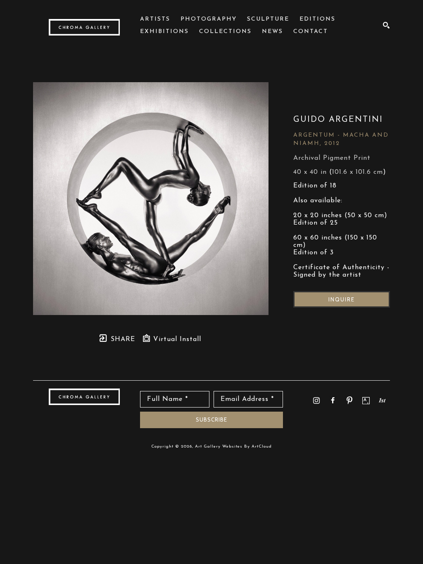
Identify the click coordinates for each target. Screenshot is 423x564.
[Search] (386, 25)
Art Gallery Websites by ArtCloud (233, 446)
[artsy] (366, 400)
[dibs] (382, 400)
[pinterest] (349, 400)
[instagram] (316, 400)
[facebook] (333, 400)
